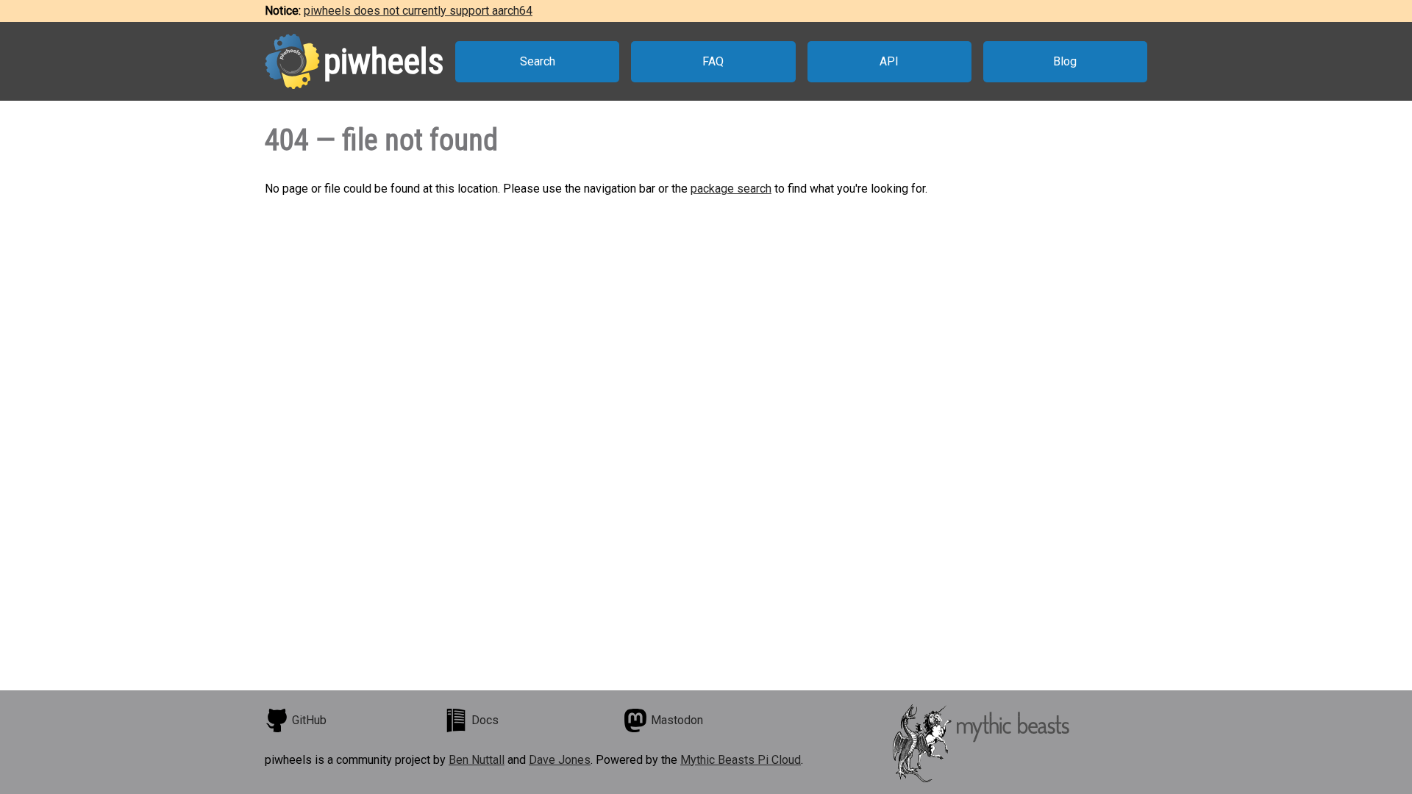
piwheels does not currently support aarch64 (418, 11)
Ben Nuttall (476, 760)
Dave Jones (560, 760)
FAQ (713, 61)
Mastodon (677, 720)
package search (731, 189)
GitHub (309, 720)
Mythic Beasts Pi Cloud (740, 760)
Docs (485, 720)
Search (537, 61)
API (889, 61)
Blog (1065, 61)
